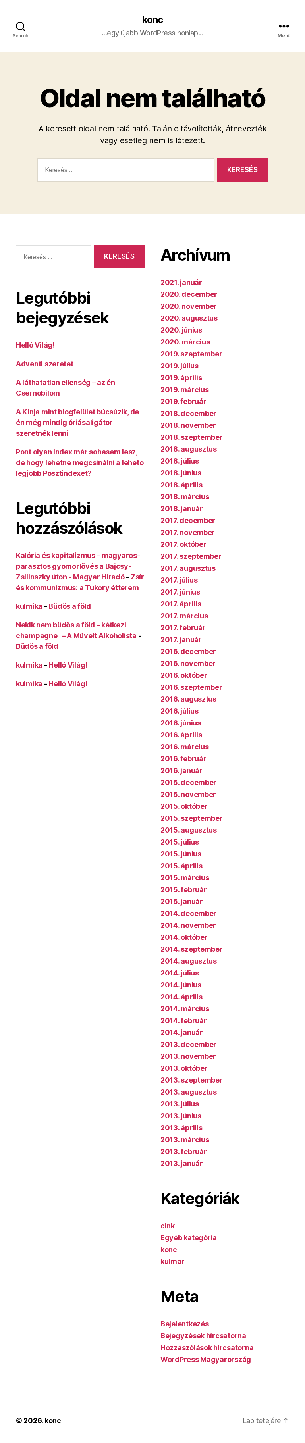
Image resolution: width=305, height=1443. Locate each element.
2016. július (179, 711)
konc (152, 20)
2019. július (179, 366)
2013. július (179, 1104)
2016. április (181, 735)
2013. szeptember (191, 1080)
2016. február (183, 758)
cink (167, 1226)
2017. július (179, 580)
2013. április (181, 1128)
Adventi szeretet (44, 364)
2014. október (184, 937)
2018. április (181, 485)
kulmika (29, 606)
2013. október (184, 1068)
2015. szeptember (191, 818)
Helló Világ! (35, 345)
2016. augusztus (188, 699)
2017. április (180, 604)
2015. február (183, 889)
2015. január (181, 901)
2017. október (183, 544)
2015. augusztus (188, 830)
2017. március (184, 616)
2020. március (185, 342)
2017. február (183, 627)
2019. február (183, 401)
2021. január (181, 282)
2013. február (183, 1151)
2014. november (188, 925)
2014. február (183, 1020)
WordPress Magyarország (205, 1359)
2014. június (180, 985)
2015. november (188, 794)
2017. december (187, 520)
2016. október (183, 675)
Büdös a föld (69, 606)
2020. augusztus (189, 318)
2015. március (184, 877)
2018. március (184, 497)
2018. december (188, 413)
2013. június (180, 1116)
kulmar (172, 1261)
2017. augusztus (188, 568)
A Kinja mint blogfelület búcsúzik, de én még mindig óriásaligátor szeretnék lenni (77, 422)
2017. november (187, 532)
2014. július (179, 973)
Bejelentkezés (184, 1324)
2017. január (181, 639)
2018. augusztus (188, 449)
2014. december (188, 913)
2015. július (179, 842)
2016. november (188, 663)
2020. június (181, 330)
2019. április (181, 377)
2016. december (188, 651)
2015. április (181, 866)
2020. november (188, 306)
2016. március (184, 747)
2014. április (181, 997)
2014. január (181, 1032)
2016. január (181, 770)
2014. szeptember (191, 949)
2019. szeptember (191, 354)
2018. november (188, 425)
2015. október (184, 806)
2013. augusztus (188, 1092)
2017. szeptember (191, 556)
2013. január (181, 1163)
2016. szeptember (191, 687)
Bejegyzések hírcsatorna (203, 1335)
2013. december (188, 1044)
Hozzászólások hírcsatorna (206, 1347)
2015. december (188, 782)
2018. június (180, 473)
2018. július (179, 461)
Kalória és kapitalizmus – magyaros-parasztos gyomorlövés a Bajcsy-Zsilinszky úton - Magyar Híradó (78, 566)
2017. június (180, 592)
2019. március (184, 389)
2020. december (188, 294)
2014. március (184, 1008)
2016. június (180, 723)
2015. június (180, 854)
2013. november (188, 1056)
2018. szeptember (191, 437)
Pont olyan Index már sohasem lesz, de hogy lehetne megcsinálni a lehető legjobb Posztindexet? (79, 462)
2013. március (184, 1139)
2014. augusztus (188, 961)
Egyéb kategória (188, 1237)
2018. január (181, 508)
